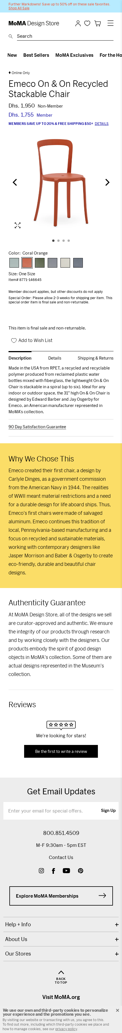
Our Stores (18, 953)
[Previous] (15, 183)
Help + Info (18, 924)
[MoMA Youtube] (66, 871)
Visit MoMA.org (61, 997)
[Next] (106, 183)
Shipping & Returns (95, 358)
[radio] (14, 263)
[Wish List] (87, 23)
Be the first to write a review (61, 751)
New (12, 55)
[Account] (78, 23)
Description (20, 358)
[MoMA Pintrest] (81, 871)
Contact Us (61, 857)
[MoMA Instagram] (41, 871)
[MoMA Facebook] (53, 871)
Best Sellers (36, 55)
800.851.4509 (61, 833)
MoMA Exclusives (74, 55)
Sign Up (108, 811)
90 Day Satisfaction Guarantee (37, 427)
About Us (16, 939)
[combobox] (65, 36)
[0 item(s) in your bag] (97, 23)
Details (102, 123)
